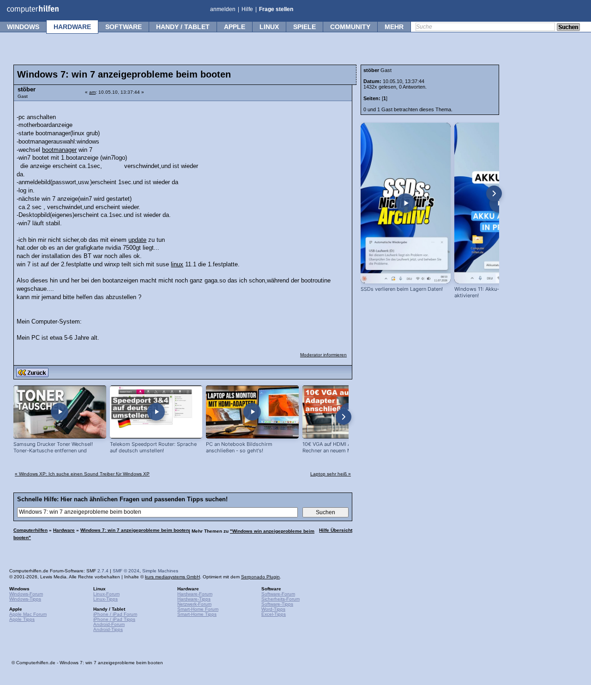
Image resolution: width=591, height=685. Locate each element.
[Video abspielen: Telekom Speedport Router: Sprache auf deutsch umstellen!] (156, 412)
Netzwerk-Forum (194, 604)
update (137, 240)
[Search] (568, 27)
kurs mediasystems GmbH (172, 576)
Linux (269, 26)
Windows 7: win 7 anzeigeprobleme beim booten (134, 530)
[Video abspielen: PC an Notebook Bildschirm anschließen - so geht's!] (252, 412)
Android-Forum (109, 624)
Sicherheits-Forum (280, 598)
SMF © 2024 (126, 570)
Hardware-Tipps (194, 598)
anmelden (222, 9)
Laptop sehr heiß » (330, 473)
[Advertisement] (278, 164)
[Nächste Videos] (343, 417)
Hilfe (247, 9)
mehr (394, 26)
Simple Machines (160, 570)
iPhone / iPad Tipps (114, 619)
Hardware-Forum (194, 593)
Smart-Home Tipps (197, 614)
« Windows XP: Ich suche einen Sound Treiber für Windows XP (82, 473)
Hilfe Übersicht (335, 530)
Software (123, 26)
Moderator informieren (323, 354)
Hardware (72, 26)
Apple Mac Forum (28, 614)
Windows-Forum (26, 593)
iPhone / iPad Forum (115, 614)
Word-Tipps (273, 609)
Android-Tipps (108, 629)
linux (177, 264)
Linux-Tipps (105, 598)
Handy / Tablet (183, 26)
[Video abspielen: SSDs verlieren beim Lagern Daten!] (406, 203)
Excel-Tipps (273, 614)
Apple (234, 26)
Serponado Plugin (260, 576)
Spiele (304, 26)
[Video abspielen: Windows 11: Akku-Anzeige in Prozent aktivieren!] (499, 203)
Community (350, 26)
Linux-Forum (106, 593)
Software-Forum (278, 593)
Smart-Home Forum (197, 609)
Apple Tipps (22, 619)
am (92, 92)
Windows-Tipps (25, 598)
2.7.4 (103, 570)
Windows (23, 26)
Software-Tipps (277, 604)
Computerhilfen (30, 530)
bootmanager (59, 150)
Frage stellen (276, 9)
